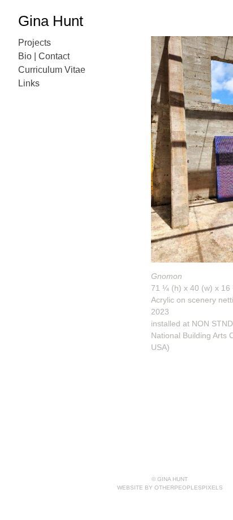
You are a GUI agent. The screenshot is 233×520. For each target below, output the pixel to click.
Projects (34, 42)
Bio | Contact (44, 56)
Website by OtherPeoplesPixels (170, 487)
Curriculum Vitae (51, 70)
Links (29, 83)
